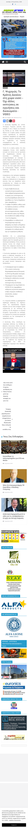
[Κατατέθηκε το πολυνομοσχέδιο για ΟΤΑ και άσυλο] (14, 441)
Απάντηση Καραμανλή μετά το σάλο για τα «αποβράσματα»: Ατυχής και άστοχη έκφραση (14, 516)
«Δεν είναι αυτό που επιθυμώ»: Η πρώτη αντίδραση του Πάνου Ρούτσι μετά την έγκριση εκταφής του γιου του (8, 391)
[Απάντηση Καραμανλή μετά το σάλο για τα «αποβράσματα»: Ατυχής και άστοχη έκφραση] (14, 499)
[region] (14, 818)
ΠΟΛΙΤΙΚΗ (5, 87)
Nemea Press (18, 117)
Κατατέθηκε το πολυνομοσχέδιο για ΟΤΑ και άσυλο (13, 458)
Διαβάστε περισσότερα (15, 820)
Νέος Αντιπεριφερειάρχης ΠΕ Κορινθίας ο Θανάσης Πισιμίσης (13, 487)
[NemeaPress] (3, 62)
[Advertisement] (14, 768)
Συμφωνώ (14, 825)
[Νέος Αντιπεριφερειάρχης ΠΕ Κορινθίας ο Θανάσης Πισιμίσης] (14, 470)
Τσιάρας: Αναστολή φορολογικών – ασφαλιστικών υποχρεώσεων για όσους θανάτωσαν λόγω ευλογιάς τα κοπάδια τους (6, 419)
